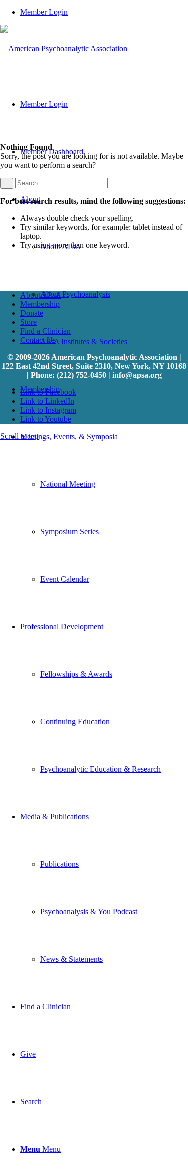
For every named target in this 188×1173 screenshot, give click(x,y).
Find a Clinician (45, 331)
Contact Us (38, 340)
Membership (40, 304)
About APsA (40, 295)
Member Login (44, 12)
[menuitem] (104, 12)
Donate (31, 313)
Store (28, 322)
